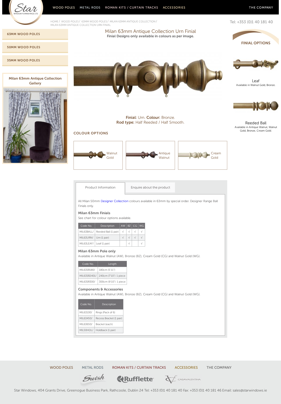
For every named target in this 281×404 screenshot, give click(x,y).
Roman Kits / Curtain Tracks (131, 7)
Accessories (174, 7)
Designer (107, 201)
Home (54, 21)
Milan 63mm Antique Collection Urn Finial (80, 25)
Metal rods (90, 7)
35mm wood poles (23, 60)
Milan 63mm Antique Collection (132, 21)
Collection (120, 201)
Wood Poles (64, 7)
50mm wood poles (23, 47)
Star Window (26, 12)
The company (261, 7)
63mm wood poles (94, 21)
